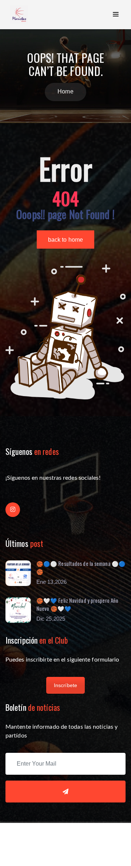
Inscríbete (65, 685)
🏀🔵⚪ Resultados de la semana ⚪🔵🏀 (81, 567)
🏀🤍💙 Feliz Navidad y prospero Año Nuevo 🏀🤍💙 (77, 604)
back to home (65, 240)
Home (65, 91)
